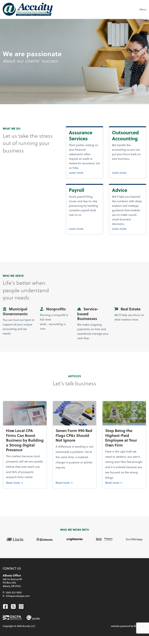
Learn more (76, 172)
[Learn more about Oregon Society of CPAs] (12, 617)
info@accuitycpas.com (18, 596)
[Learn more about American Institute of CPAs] (33, 617)
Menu (143, 9)
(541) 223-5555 (14, 592)
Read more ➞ (25, 482)
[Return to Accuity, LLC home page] (28, 9)
